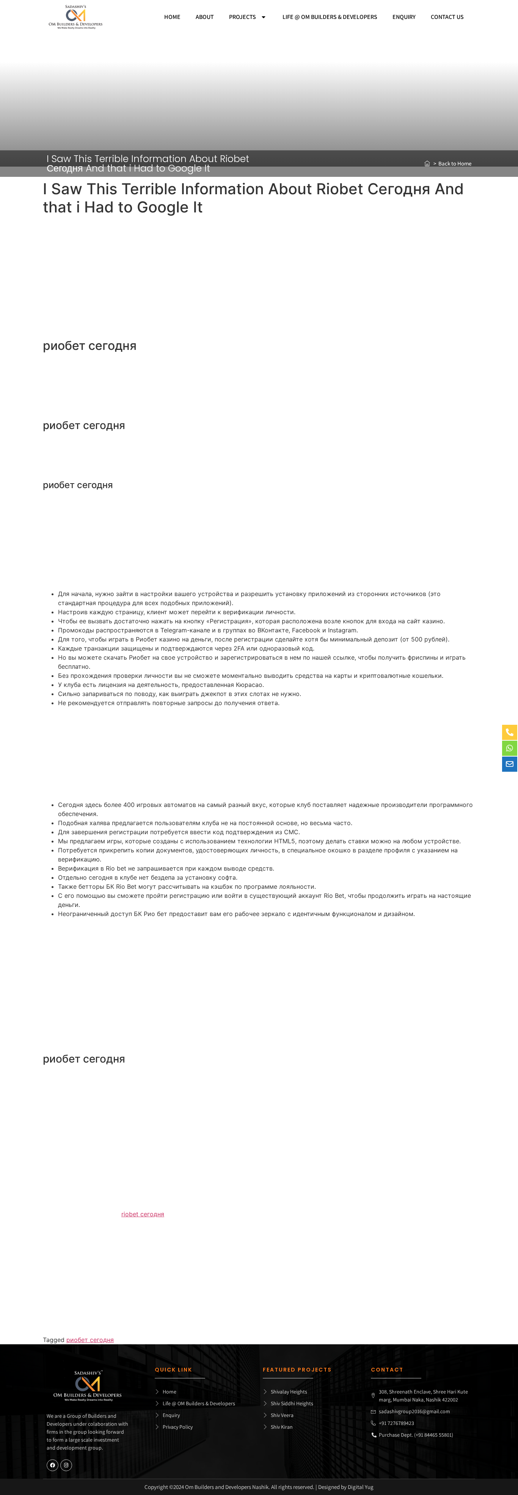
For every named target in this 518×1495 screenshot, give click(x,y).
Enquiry (404, 17)
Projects (242, 17)
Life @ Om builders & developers (330, 17)
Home (172, 17)
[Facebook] (52, 1465)
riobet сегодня (142, 1214)
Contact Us (447, 17)
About (205, 17)
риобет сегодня (90, 1340)
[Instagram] (66, 1465)
